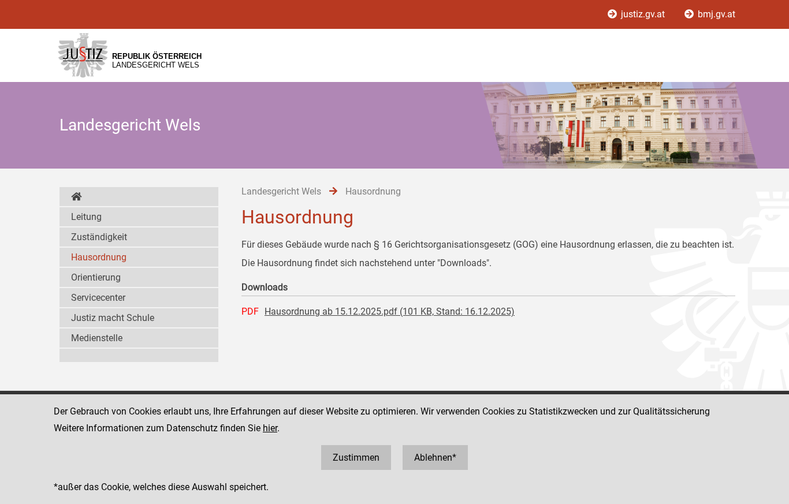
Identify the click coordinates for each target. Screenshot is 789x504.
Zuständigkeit (99, 237)
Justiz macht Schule (112, 317)
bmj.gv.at (715, 14)
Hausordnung (98, 257)
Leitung (86, 216)
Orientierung (96, 277)
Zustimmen (356, 457)
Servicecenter (98, 297)
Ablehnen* (435, 457)
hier (270, 428)
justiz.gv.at (643, 14)
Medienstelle (96, 338)
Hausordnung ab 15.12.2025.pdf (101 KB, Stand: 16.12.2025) (390, 311)
